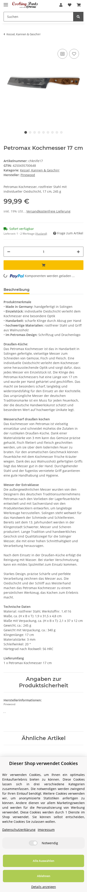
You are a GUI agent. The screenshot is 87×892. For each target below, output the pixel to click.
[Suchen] (78, 16)
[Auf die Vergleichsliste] (62, 54)
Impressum (46, 829)
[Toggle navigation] (6, 3)
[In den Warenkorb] (43, 265)
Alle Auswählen (43, 861)
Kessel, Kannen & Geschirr (40, 170)
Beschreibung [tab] (16, 290)
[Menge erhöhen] (78, 251)
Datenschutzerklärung (18, 829)
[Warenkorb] (78, 4)
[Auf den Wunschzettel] (74, 54)
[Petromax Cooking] (25, 5)
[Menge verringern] (9, 251)
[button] (61, 4)
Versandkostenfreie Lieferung (48, 211)
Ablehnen (43, 876)
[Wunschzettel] (69, 4)
